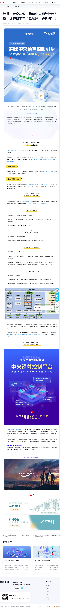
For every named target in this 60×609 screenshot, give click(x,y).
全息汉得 (15, 2)
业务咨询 (43, 308)
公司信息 (48, 585)
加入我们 (48, 600)
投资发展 (48, 597)
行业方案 (46, 2)
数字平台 (38, 2)
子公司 (47, 588)
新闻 (47, 594)
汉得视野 (16, 598)
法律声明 (40, 606)
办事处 (47, 591)
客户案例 (54, 2)
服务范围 (23, 2)
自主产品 (30, 2)
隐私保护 (48, 606)
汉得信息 (11, 598)
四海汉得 (27, 598)
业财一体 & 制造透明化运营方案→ (15, 445)
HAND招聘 (21, 598)
